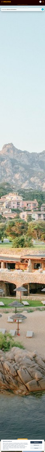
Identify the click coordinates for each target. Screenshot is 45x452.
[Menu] (43, 2)
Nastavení (36, 448)
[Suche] (40, 2)
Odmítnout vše (36, 445)
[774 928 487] (42, 9)
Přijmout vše (36, 442)
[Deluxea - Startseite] (6, 2)
